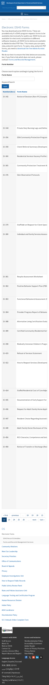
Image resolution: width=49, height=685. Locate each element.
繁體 (8, 665)
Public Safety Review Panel (12, 586)
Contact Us (6, 648)
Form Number (8, 64)
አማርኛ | (13, 676)
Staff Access (6, 641)
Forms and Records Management (22, 59)
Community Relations (10, 546)
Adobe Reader (29, 646)
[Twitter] (30, 657)
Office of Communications (11, 561)
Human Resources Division (12, 600)
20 (37, 515)
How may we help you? (8, 8)
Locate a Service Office (10, 651)
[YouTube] (33, 657)
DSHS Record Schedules (11, 538)
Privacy (4, 571)
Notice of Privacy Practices (34, 648)
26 (24, 519)
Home (3, 19)
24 (14, 519)
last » (42, 519)
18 (28, 515)
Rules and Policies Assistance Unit (14, 590)
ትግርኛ (20, 680)
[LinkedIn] (37, 657)
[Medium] (41, 657)
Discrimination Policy (9, 615)
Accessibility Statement (33, 643)
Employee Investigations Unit (13, 576)
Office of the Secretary (14, 19)
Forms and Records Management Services (18, 542)
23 (9, 519)
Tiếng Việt (5, 676)
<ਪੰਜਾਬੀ (16, 669)
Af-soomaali (6, 673)
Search (44, 7)
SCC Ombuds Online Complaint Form (15, 620)
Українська (16, 673)
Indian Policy (6, 605)
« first (5, 515)
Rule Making (28, 653)
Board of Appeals (8, 566)
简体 (3, 665)
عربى (4, 669)
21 (42, 515)
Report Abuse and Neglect (11, 653)
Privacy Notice (29, 651)
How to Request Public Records (13, 581)
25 (19, 519)
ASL (3, 682)
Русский (18, 661)
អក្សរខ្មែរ (10, 669)
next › (34, 519)
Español (11, 661)
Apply (5, 86)
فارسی (19, 676)
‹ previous (15, 515)
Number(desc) (9, 91)
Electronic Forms (8, 534)
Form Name (7, 75)
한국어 (14, 665)
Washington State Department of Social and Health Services (24, 3)
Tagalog (5, 680)
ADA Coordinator (8, 610)
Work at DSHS (7, 646)
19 (32, 515)
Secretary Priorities (9, 556)
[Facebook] (26, 657)
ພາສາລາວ (12, 680)
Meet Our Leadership (9, 551)
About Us (5, 643)
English (4, 661)
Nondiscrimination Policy (33, 641)
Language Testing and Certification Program (18, 595)
